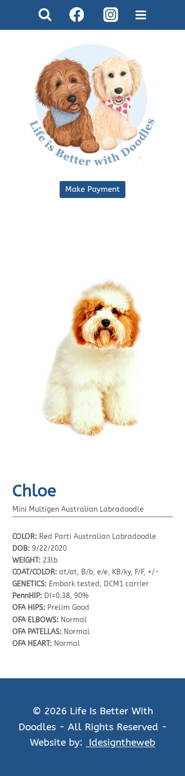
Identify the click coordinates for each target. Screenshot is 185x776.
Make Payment (92, 189)
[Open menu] (141, 15)
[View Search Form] (45, 14)
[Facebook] (76, 15)
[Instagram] (110, 15)
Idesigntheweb (120, 742)
